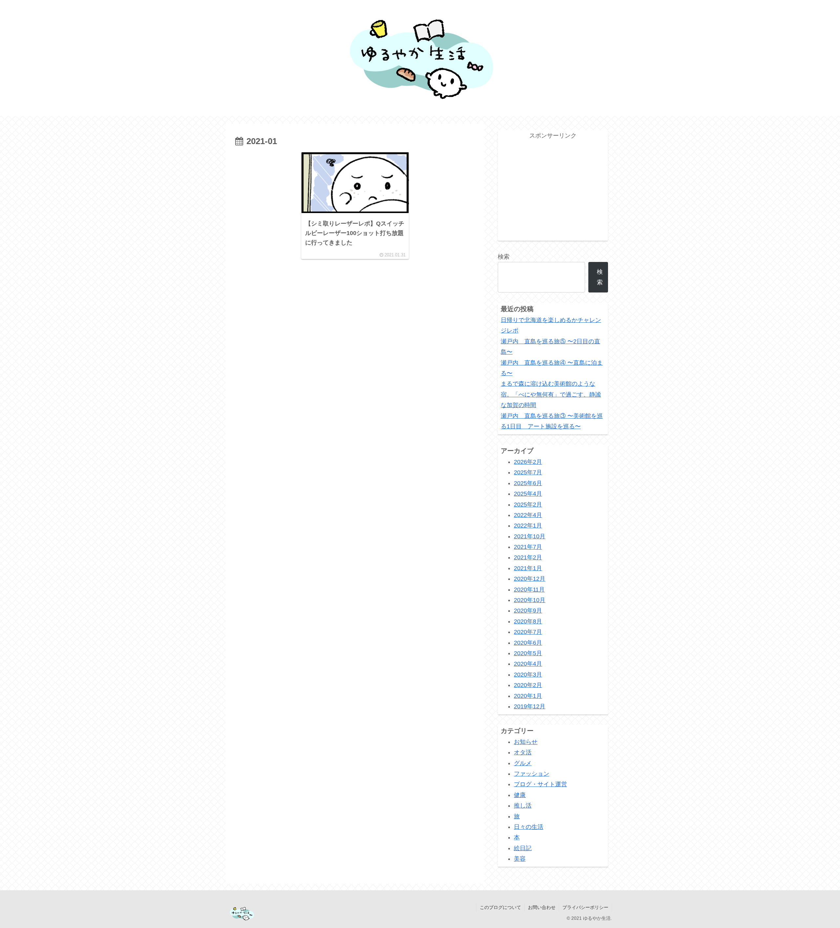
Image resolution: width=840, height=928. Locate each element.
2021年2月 (528, 557)
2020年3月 (528, 674)
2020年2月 (528, 685)
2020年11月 (529, 589)
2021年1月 (528, 568)
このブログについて (500, 907)
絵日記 (523, 848)
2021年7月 (528, 547)
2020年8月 (528, 621)
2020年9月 (528, 610)
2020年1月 (528, 696)
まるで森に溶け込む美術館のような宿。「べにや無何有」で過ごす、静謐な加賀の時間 (551, 394)
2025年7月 (528, 472)
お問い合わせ (542, 907)
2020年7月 (528, 632)
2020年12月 (529, 578)
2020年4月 (528, 663)
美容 (520, 858)
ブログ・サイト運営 (540, 784)
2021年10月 (529, 536)
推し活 (523, 805)
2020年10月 (529, 600)
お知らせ (525, 742)
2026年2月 (528, 462)
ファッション (531, 773)
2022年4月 (528, 515)
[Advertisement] (355, 285)
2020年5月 (528, 653)
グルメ (523, 763)
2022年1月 (528, 525)
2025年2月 (528, 504)
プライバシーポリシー (585, 907)
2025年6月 (528, 483)
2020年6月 (528, 642)
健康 (520, 795)
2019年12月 (529, 706)
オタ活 (523, 752)
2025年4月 (528, 493)
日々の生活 (528, 827)
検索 (504, 256)
